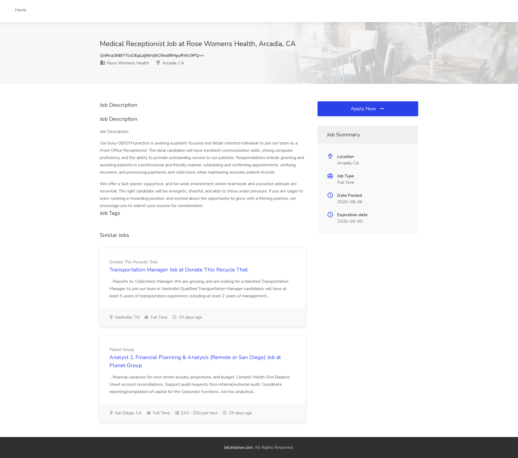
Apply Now (364, 108)
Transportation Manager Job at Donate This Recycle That (178, 269)
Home (20, 10)
